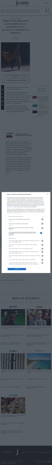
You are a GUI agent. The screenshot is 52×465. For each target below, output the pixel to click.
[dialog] (26, 232)
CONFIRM (17, 269)
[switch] (41, 219)
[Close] (48, 194)
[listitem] (26, 216)
